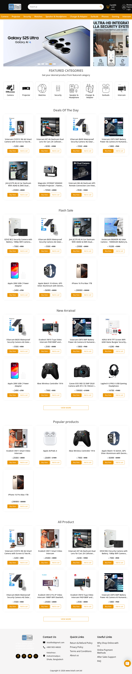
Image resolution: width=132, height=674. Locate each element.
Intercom (126, 16)
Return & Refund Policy (81, 643)
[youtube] (30, 656)
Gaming (115, 16)
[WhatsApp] (36, 656)
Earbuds (94, 16)
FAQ (99, 661)
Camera (4, 16)
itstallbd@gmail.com (55, 642)
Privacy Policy (76, 647)
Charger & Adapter (78, 16)
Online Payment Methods (105, 651)
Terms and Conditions (81, 651)
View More (66, 407)
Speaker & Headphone (56, 16)
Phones (105, 16)
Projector (16, 16)
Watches (38, 16)
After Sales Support (106, 656)
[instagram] (24, 656)
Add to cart (24, 151)
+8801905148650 (53, 647)
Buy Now (13, 151)
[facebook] (18, 656)
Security (27, 16)
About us (74, 655)
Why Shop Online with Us (107, 644)
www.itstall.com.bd (74, 670)
